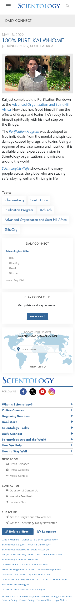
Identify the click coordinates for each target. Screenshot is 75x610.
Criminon (7, 574)
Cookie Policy (26, 599)
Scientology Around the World (24, 439)
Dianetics (27, 539)
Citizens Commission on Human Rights (23, 589)
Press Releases (19, 464)
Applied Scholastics (39, 574)
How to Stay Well (15, 280)
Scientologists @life (17, 251)
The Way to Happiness (48, 569)
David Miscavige (40, 549)
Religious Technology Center (18, 554)
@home (13, 273)
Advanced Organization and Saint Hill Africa (36, 219)
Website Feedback (21, 496)
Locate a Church (19, 502)
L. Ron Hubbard (10, 539)
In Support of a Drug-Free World (20, 579)
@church (46, 210)
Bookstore (9, 422)
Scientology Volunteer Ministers (20, 559)
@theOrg (11, 229)
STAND (30, 569)
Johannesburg (14, 200)
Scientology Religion (13, 544)
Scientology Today (15, 428)
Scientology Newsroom (15, 549)
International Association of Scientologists (26, 564)
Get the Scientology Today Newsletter (33, 523)
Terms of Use (43, 599)
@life (11, 258)
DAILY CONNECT (37, 243)
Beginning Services (16, 416)
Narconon (20, 574)
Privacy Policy (9, 599)
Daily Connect (12, 434)
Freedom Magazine (13, 569)
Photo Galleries (19, 470)
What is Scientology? (17, 404)
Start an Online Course (49, 554)
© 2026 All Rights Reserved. (37, 596)
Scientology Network (46, 539)
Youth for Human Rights (15, 584)
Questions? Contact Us (23, 490)
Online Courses (13, 410)
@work (12, 268)
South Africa (39, 200)
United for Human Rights (55, 579)
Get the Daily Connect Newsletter (30, 517)
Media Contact (18, 476)
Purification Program (24, 131)
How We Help (12, 445)
